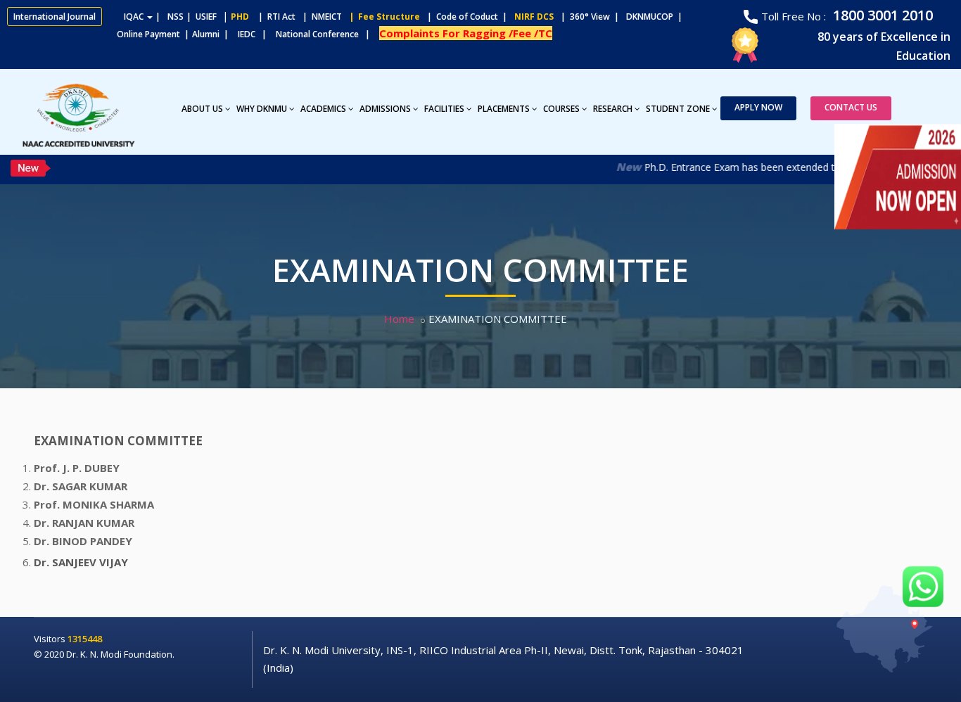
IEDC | (255, 34)
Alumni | (213, 34)
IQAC (135, 17)
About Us (202, 109)
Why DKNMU (261, 109)
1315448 (85, 638)
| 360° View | (589, 17)
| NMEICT (320, 17)
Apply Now (758, 107)
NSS (175, 17)
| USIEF (201, 17)
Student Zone (678, 109)
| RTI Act (273, 17)
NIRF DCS (534, 17)
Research (612, 109)
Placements (504, 109)
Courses (561, 109)
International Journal (54, 17)
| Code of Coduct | (467, 17)
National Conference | (326, 34)
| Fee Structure (382, 17)
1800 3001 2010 (881, 15)
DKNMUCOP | (656, 17)
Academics (323, 109)
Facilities (444, 109)
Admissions (385, 109)
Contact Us (851, 107)
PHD (240, 17)
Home (399, 319)
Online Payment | (98, 34)
